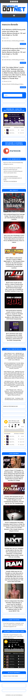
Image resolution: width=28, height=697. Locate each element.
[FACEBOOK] (13, 1)
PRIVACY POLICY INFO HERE (10, 676)
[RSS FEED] (15, 1)
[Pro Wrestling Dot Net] (14, 8)
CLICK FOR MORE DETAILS (11, 176)
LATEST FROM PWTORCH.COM (14, 349)
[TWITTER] (11, 1)
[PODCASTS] (17, 1)
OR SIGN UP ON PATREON (10, 181)
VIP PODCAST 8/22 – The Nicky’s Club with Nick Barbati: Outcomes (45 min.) (14, 399)
